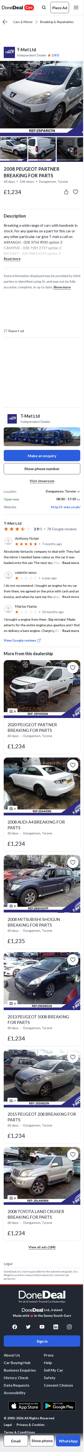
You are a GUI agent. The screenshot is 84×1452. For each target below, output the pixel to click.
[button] (42, 98)
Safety (50, 1377)
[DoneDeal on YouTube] (42, 1327)
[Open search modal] (44, 7)
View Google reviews (20, 640)
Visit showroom (42, 481)
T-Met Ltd (26, 49)
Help (48, 1362)
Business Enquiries (20, 1370)
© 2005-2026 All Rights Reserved (29, 1418)
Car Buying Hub (17, 1362)
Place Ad (59, 7)
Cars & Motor (23, 22)
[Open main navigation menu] (77, 7)
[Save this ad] (75, 192)
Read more (12, 259)
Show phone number (42, 468)
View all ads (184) (42, 1247)
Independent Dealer (31, 55)
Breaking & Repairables (57, 22)
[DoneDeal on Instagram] (69, 1327)
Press (49, 1355)
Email (16, 1441)
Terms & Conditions (19, 1432)
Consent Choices (58, 1385)
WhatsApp (68, 1441)
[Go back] (5, 22)
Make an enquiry (42, 455)
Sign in (42, 1341)
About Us (12, 1355)
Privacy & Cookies (31, 1425)
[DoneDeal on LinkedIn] (56, 1327)
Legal (8, 1425)
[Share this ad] (66, 192)
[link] (42, 707)
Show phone (42, 1440)
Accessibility (15, 1392)
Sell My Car (53, 1370)
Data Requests (16, 1385)
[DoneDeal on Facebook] (15, 1327)
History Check (16, 1377)
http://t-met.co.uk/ (65, 507)
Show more (62, 287)
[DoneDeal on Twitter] (28, 1327)
